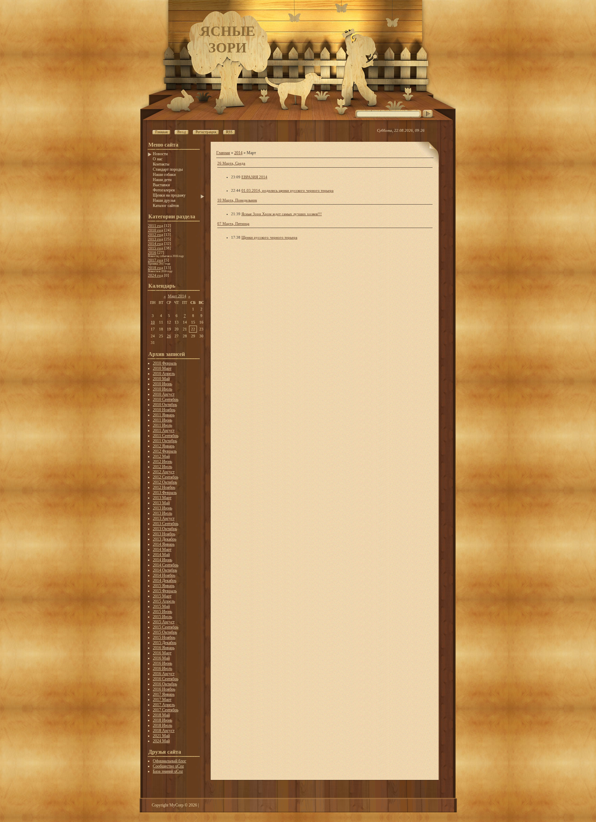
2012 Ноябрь (164, 487)
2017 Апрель (164, 704)
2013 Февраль (165, 492)
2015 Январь (164, 585)
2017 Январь (164, 694)
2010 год (155, 230)
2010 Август (164, 394)
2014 (238, 152)
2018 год (155, 268)
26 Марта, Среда (231, 163)
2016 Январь (164, 647)
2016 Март (162, 653)
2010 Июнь (162, 384)
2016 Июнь (162, 663)
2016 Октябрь (165, 684)
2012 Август (164, 471)
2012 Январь (164, 446)
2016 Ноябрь (164, 689)
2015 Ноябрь (164, 637)
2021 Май (161, 735)
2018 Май (161, 715)
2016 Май (161, 658)
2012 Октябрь (165, 482)
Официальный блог (169, 761)
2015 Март (162, 596)
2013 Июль (162, 513)
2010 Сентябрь (165, 399)
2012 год (155, 234)
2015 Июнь (162, 611)
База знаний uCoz (168, 771)
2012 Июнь (162, 461)
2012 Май (161, 456)
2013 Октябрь (165, 528)
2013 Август (164, 518)
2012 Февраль (165, 451)
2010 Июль (162, 389)
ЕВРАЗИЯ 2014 (254, 177)
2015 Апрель (164, 601)
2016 (152, 252)
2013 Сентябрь (165, 523)
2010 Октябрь (165, 404)
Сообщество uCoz (168, 766)
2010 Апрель (164, 373)
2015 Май (161, 606)
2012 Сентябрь (165, 477)
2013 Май (161, 503)
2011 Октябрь (165, 440)
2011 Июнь (162, 420)
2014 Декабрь (164, 580)
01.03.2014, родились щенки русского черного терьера (287, 190)
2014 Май (161, 554)
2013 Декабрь (164, 539)
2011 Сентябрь (165, 435)
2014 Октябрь (165, 570)
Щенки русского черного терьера (269, 237)
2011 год (155, 226)
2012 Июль (162, 466)
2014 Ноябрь (164, 575)
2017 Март (162, 699)
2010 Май (161, 378)
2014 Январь (164, 544)
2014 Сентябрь (165, 565)
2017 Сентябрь (165, 709)
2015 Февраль (165, 590)
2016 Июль (162, 668)
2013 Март (162, 497)
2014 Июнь (162, 559)
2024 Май (161, 741)
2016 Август (164, 673)
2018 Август (164, 730)
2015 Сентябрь (165, 627)
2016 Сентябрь (165, 678)
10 (153, 322)
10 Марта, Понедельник (237, 200)
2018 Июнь (162, 720)
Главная (223, 152)
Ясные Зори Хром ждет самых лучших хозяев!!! (281, 214)
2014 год (155, 243)
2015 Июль (162, 616)
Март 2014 (177, 296)
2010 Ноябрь (164, 409)
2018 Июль (162, 725)
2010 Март (162, 368)
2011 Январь (164, 415)
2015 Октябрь (165, 632)
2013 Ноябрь (164, 534)
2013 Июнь (162, 508)
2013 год (155, 239)
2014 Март (162, 549)
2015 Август (164, 622)
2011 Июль (162, 425)
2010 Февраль (165, 363)
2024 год (155, 275)
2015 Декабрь (164, 642)
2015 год (155, 248)
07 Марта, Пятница (233, 223)
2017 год (155, 260)
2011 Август (164, 430)
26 (169, 336)
